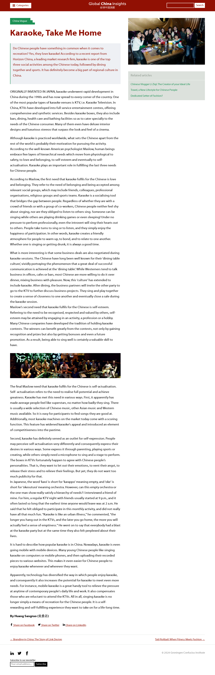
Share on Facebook (24, 625)
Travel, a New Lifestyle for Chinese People (154, 90)
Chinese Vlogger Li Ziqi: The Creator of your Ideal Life (160, 84)
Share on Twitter (50, 625)
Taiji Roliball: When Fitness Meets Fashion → (180, 639)
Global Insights (107, 4)
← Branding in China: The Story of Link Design (36, 639)
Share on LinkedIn (75, 625)
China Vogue (20, 21)
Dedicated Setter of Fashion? (147, 96)
